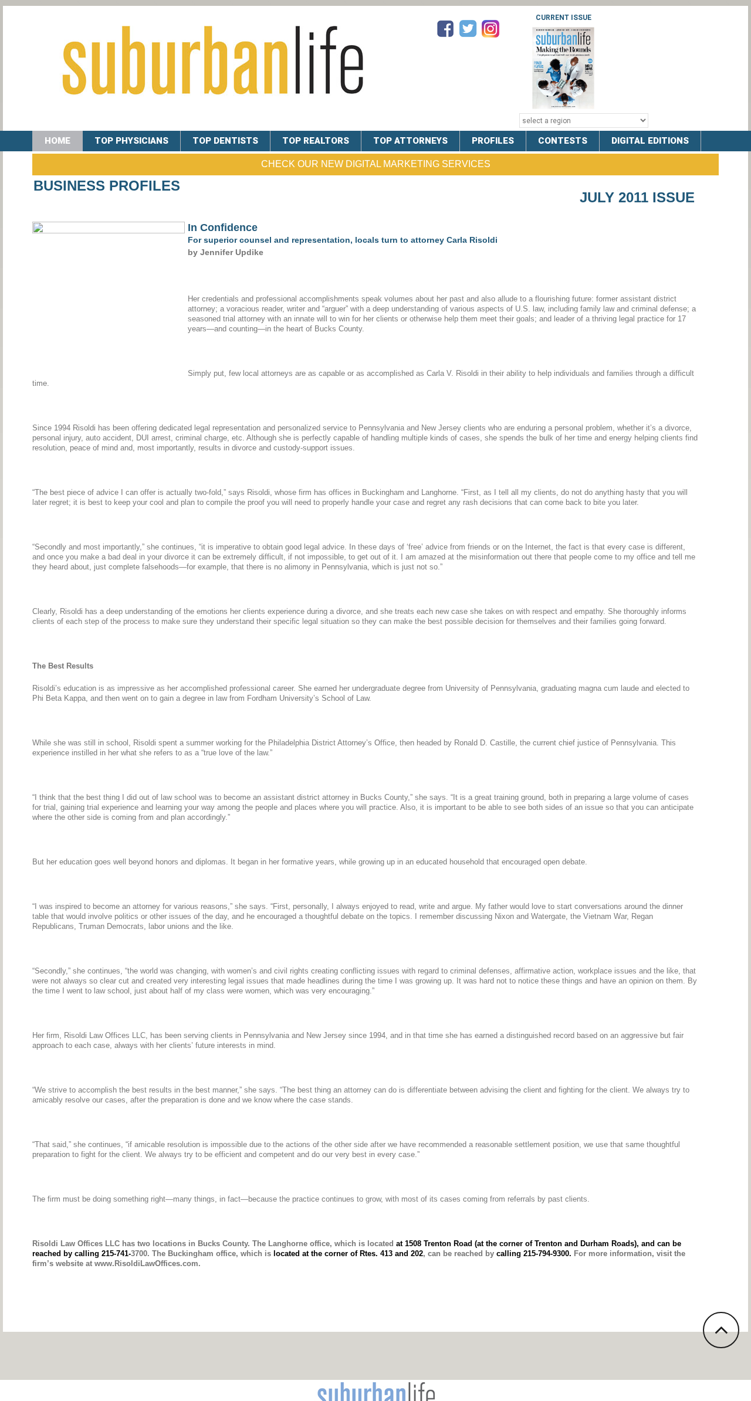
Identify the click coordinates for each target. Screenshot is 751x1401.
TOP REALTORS (315, 140)
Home (57, 140)
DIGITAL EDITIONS (650, 140)
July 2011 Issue (637, 197)
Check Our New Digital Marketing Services (375, 164)
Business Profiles (106, 186)
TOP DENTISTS (225, 140)
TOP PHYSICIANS (131, 140)
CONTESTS (562, 140)
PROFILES (493, 140)
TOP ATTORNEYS (410, 140)
